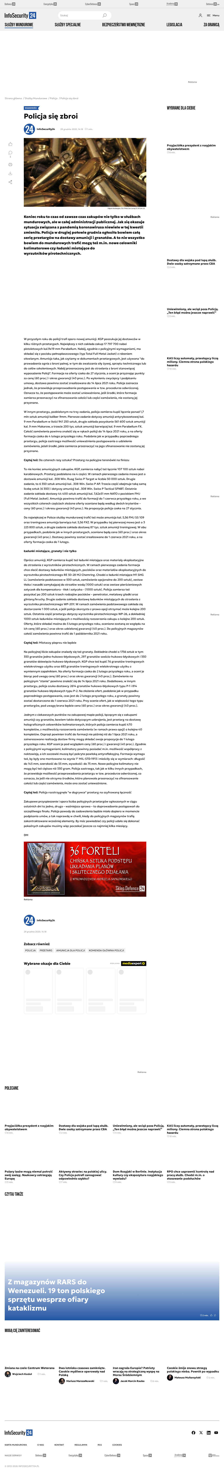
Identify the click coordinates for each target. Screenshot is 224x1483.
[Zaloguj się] (200, 15)
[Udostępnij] (10, 182)
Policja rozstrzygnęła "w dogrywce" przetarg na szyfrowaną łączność (85, 792)
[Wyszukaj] (104, 15)
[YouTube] (216, 1432)
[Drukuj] (10, 164)
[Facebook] (193, 1432)
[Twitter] (201, 1432)
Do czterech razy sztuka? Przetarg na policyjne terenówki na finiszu (84, 460)
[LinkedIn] (208, 1432)
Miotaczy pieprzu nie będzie (57, 642)
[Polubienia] (10, 144)
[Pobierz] (10, 173)
